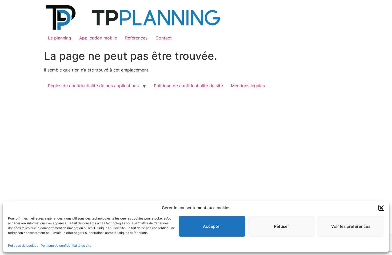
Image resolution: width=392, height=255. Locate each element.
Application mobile (98, 38)
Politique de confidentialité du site (66, 246)
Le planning (59, 38)
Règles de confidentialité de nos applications (93, 85)
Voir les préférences (350, 226)
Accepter (212, 226)
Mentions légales (248, 85)
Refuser (281, 226)
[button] (381, 207)
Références (136, 38)
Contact (163, 38)
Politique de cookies (23, 246)
